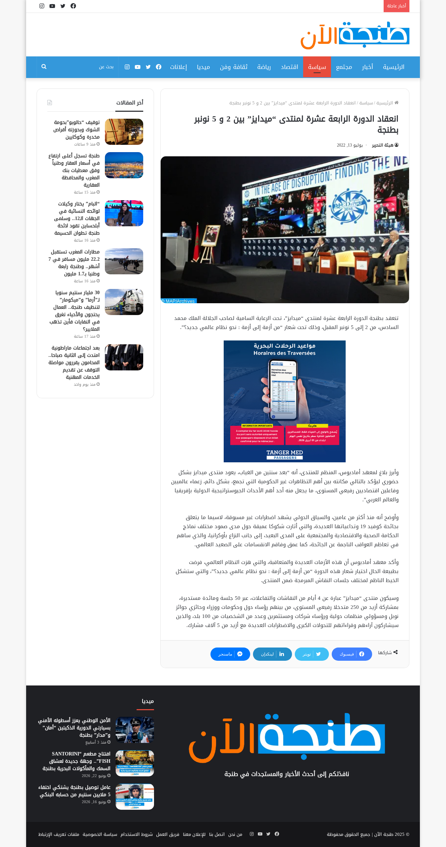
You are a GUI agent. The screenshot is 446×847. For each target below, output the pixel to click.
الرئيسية (394, 66)
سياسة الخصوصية (100, 834)
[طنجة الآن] (355, 35)
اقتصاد (289, 66)
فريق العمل (167, 834)
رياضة (264, 66)
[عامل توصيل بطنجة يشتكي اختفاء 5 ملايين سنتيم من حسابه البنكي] (135, 797)
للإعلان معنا (194, 834)
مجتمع (344, 66)
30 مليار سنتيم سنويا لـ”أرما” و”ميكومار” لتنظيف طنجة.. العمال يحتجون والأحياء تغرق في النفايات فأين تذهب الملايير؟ (74, 311)
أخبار (367, 66)
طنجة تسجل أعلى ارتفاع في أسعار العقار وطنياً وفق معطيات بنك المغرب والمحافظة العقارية (74, 170)
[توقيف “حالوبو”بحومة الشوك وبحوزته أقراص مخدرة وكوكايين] (124, 132)
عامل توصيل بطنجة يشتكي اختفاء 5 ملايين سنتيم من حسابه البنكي (74, 791)
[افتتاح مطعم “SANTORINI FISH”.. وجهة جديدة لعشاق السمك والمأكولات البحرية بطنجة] (135, 763)
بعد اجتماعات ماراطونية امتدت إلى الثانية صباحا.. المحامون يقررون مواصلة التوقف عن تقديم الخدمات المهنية (74, 362)
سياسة (317, 66)
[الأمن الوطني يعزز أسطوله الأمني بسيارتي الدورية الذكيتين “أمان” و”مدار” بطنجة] (135, 730)
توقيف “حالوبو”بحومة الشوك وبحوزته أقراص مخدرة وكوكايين (76, 130)
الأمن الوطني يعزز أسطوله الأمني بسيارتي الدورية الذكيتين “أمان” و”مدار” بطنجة (74, 728)
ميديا (203, 66)
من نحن (235, 834)
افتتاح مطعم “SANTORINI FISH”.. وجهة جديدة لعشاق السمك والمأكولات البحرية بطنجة (76, 761)
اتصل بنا (217, 834)
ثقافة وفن (233, 66)
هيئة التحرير (382, 145)
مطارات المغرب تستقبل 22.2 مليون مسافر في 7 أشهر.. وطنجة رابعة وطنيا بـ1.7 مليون (74, 263)
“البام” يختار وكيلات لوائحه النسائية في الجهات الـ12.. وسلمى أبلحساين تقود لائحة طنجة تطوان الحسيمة (77, 218)
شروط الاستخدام (137, 834)
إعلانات (178, 66)
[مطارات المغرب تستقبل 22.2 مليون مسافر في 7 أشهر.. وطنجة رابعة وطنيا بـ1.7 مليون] (124, 261)
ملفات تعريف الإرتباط (58, 834)
